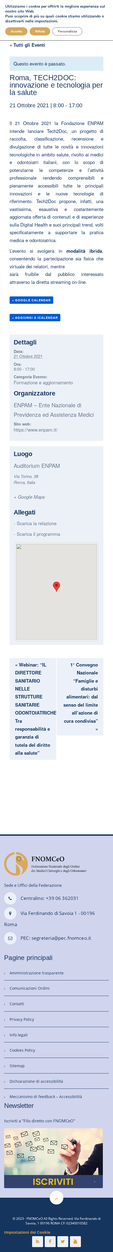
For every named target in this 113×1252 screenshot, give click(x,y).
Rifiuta (40, 31)
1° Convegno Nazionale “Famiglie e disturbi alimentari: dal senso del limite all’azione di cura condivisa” (80, 696)
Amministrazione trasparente (37, 973)
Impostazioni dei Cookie (27, 1232)
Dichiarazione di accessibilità (36, 1081)
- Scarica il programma (37, 534)
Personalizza (67, 31)
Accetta (16, 31)
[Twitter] (62, 1241)
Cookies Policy (22, 1050)
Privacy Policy (22, 1019)
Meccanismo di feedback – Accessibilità (46, 1096)
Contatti (17, 1003)
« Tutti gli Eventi (27, 44)
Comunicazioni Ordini (30, 988)
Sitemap (17, 1065)
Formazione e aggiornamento (43, 382)
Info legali (19, 1034)
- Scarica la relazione (35, 523)
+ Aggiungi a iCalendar (35, 318)
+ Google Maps (29, 496)
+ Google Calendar (31, 300)
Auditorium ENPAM (37, 465)
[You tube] (75, 1241)
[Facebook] (50, 1241)
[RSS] (37, 1241)
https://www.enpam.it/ (36, 429)
